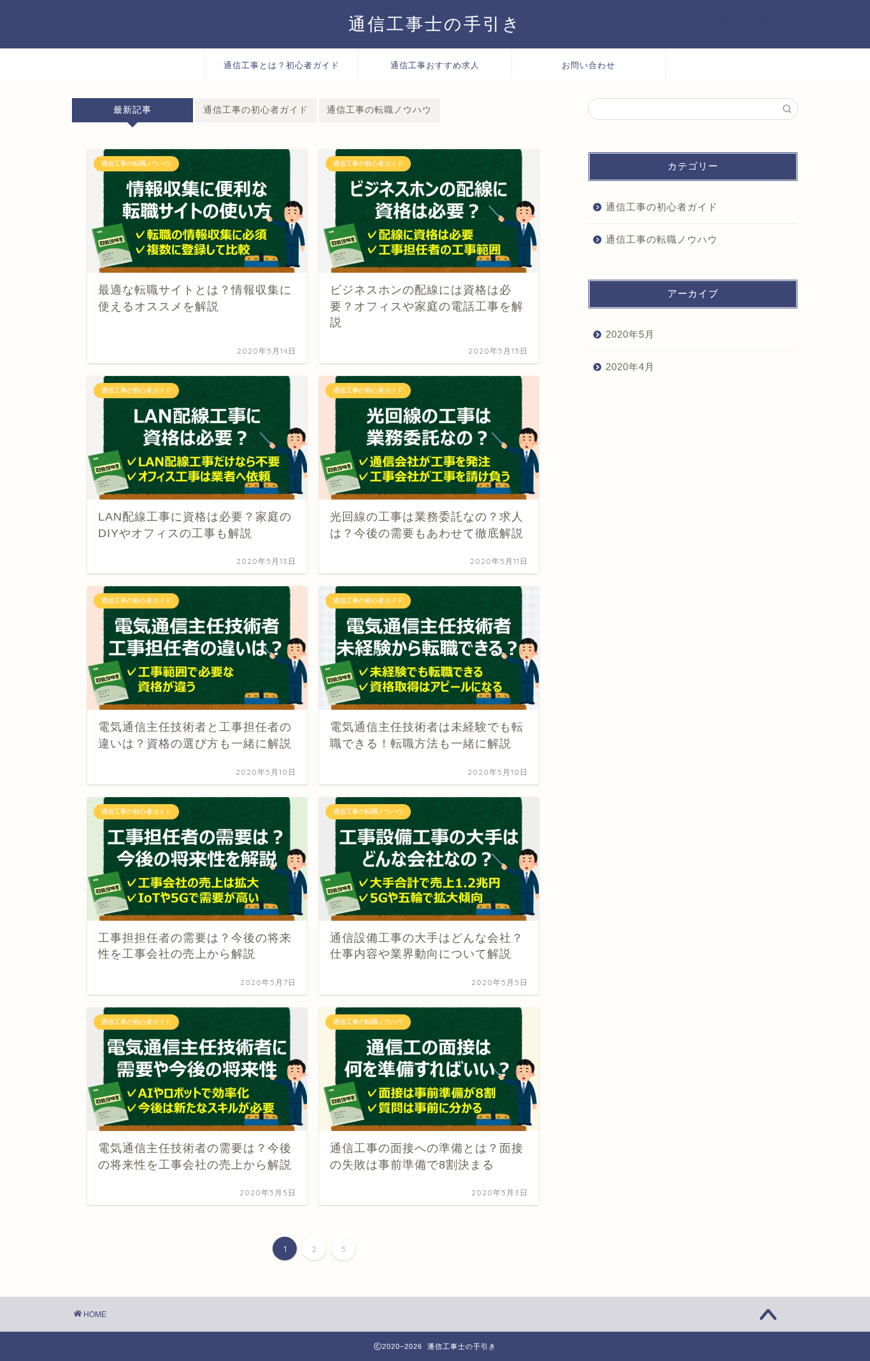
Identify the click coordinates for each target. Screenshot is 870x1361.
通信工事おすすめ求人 (435, 65)
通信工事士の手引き (435, 23)
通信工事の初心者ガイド (255, 110)
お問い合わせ (588, 65)
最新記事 (132, 110)
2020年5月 (630, 334)
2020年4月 (630, 366)
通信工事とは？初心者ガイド (281, 65)
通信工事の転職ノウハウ (379, 110)
